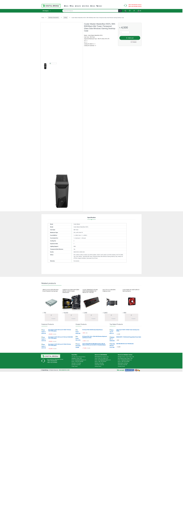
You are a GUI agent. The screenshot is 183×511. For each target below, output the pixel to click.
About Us (78, 6)
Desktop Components (53, 17)
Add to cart (131, 38)
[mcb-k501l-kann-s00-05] (62, 191)
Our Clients (86, 6)
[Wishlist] (130, 10)
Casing (65, 17)
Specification (91, 217)
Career (93, 6)
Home (66, 6)
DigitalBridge (45, 370)
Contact (100, 6)
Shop (72, 6)
